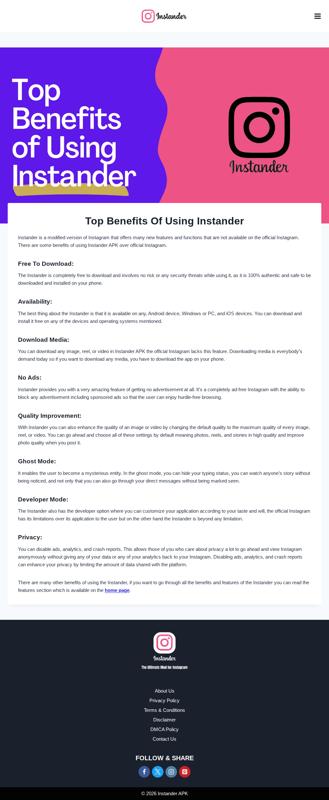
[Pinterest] (185, 772)
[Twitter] (158, 772)
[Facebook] (144, 772)
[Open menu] (317, 16)
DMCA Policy (164, 729)
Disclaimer (164, 719)
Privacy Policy (164, 700)
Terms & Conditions (164, 710)
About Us (164, 691)
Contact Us (164, 739)
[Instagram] (171, 772)
